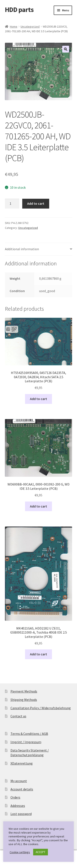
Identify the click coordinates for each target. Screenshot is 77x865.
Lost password (21, 814)
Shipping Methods (23, 699)
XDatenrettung (21, 763)
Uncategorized (30, 26)
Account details (21, 789)
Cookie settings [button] (20, 852)
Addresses (17, 805)
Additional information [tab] (22, 249)
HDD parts (19, 9)
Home (13, 26)
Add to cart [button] (38, 399)
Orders (15, 797)
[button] (65, 49)
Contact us (18, 716)
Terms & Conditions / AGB (29, 733)
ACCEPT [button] (40, 852)
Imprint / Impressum (25, 742)
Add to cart (35, 203)
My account (18, 781)
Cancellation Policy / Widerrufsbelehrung (40, 708)
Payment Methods (23, 691)
